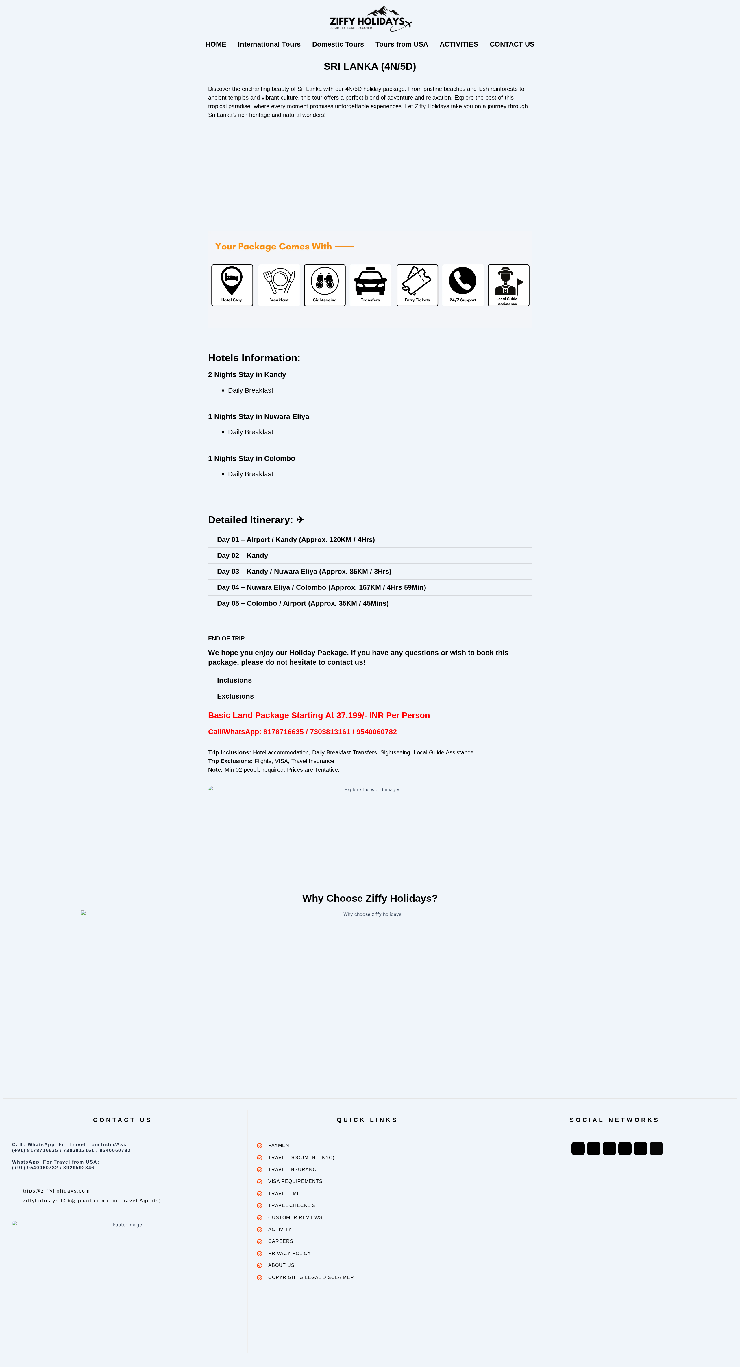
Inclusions (234, 680)
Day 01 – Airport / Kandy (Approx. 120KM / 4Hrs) (296, 539)
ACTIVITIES (459, 44)
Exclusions (235, 696)
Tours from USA (401, 44)
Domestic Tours (338, 44)
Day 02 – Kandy (242, 555)
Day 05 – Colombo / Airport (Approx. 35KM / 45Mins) (303, 603)
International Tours (269, 44)
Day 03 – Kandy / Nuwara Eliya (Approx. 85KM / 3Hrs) (304, 571)
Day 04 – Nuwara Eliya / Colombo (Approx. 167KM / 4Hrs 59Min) (321, 587)
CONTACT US (512, 44)
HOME (216, 44)
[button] (370, 540)
